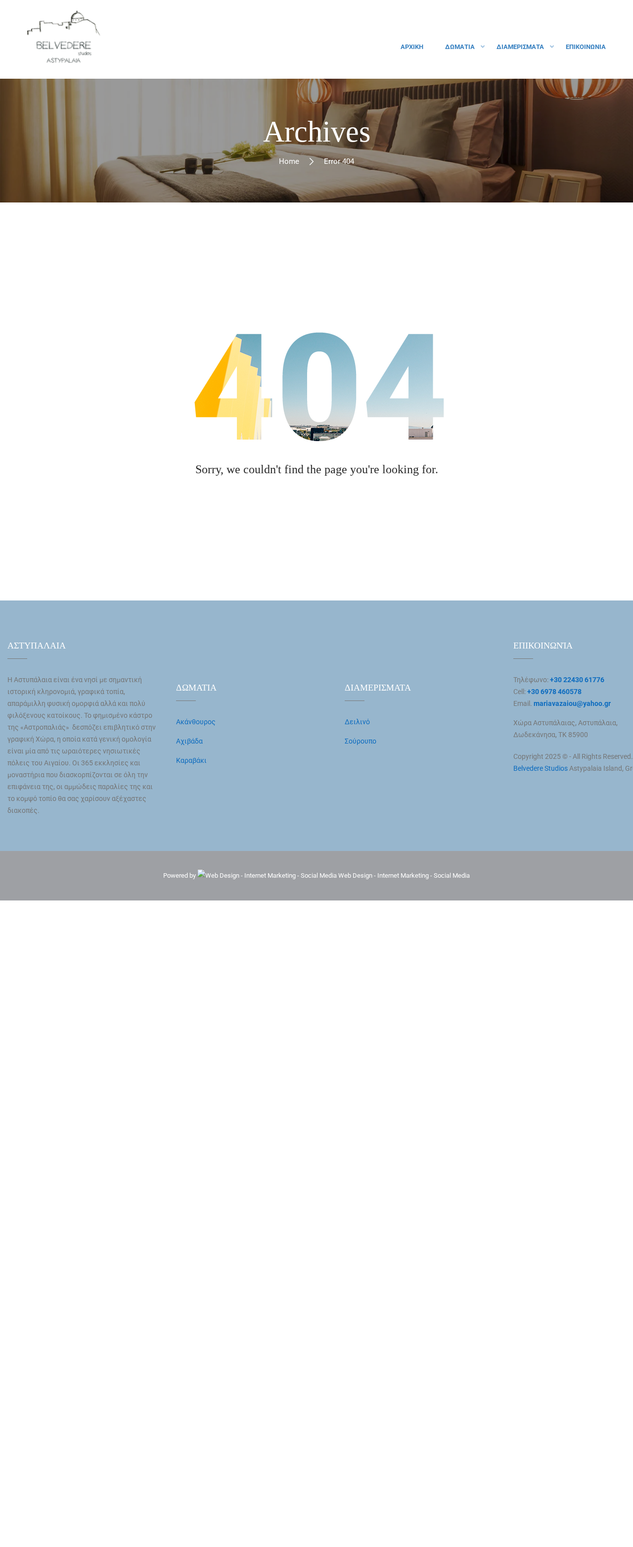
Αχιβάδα (189, 741)
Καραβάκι (191, 760)
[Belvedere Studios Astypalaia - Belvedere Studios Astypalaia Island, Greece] (64, 39)
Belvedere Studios (540, 768)
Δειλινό (357, 722)
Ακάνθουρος (196, 722)
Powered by (180, 875)
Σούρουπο (360, 741)
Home (289, 161)
